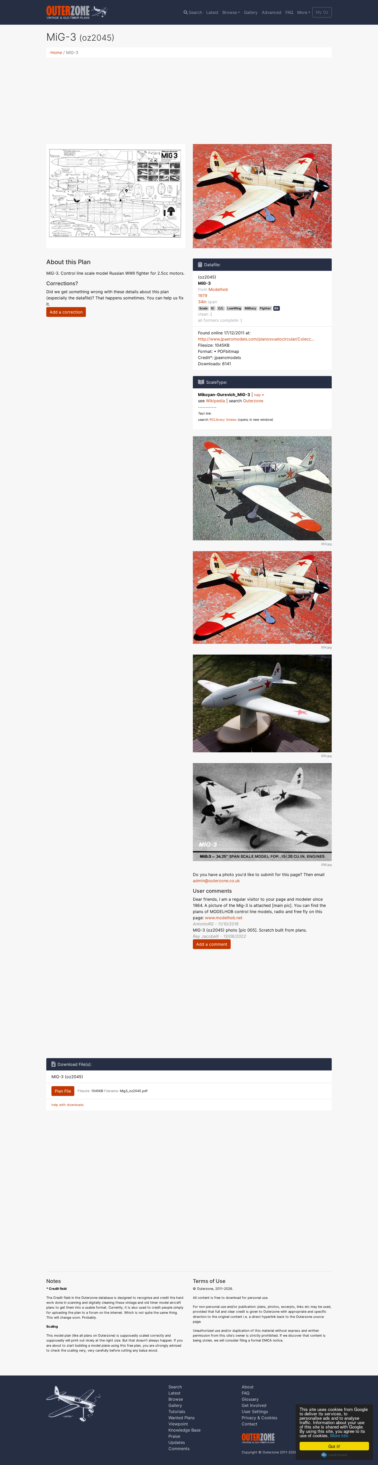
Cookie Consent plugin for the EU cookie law (334, 1455)
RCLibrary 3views (223, 420)
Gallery (251, 12)
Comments (179, 1448)
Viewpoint (178, 1423)
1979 (202, 295)
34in (202, 301)
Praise (174, 1436)
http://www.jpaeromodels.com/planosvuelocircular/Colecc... (256, 339)
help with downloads (67, 1105)
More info (339, 1435)
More (302, 12)
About (248, 1386)
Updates (176, 1442)
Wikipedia (215, 400)
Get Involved (254, 1405)
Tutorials (176, 1411)
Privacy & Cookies (259, 1417)
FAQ (289, 12)
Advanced (271, 12)
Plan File (63, 1091)
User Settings (255, 1411)
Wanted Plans (181, 1417)
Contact (249, 1423)
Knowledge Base (184, 1430)
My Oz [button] (322, 12)
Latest (212, 12)
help (258, 395)
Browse (229, 12)
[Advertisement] (189, 98)
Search (195, 12)
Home (56, 52)
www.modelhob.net (223, 917)
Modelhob (218, 289)
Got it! (334, 1446)
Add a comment (211, 944)
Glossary (250, 1399)
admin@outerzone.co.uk (216, 880)
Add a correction (66, 312)
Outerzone (253, 400)
